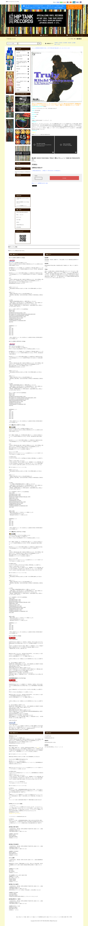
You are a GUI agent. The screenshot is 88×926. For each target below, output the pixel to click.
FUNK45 (56, 42)
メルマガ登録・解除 (72, 38)
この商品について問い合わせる (48, 170)
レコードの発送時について (21, 205)
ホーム (33, 48)
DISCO (17, 222)
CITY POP (18, 219)
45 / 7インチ (18, 217)
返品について (34, 183)
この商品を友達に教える (36, 170)
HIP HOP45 (18, 227)
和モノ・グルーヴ (19, 214)
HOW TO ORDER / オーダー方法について (22, 203)
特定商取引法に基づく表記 (43, 183)
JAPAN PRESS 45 (19, 224)
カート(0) (70, 35)
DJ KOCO (60, 42)
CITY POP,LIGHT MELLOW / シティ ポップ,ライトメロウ (59, 48)
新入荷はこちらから (12, 38)
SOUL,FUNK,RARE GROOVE (22, 212)
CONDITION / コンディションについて (22, 199)
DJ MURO (65, 42)
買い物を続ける (57, 170)
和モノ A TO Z (57, 44)
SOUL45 (69, 42)
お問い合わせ (45, 35)
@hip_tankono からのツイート (21, 166)
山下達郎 (73, 42)
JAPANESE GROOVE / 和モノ (41, 48)
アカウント (20, 35)
